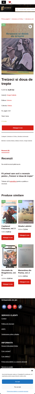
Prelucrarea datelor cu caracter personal (17, 391)
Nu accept (17, 387)
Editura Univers (19, 140)
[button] (32, 371)
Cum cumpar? (6, 351)
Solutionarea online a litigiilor (10, 334)
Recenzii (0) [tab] (5, 150)
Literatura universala (22, 136)
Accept (17, 381)
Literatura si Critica (17, 19)
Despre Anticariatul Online (9, 346)
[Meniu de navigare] (3, 2)
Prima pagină (5, 19)
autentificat (13, 181)
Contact (3, 318)
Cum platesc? (5, 356)
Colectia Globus (10, 140)
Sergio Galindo (11, 95)
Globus (9, 105)
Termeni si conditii (7, 367)
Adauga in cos (18, 128)
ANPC (3, 329)
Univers (9, 100)
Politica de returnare (7, 324)
